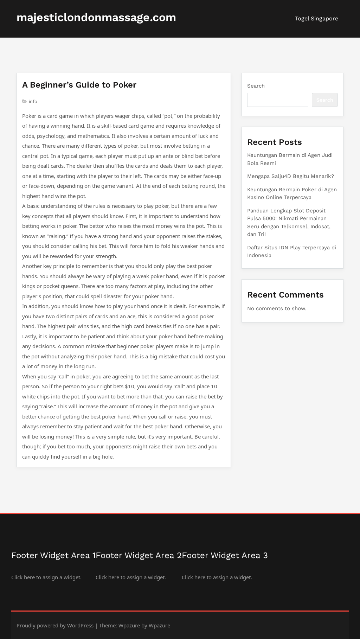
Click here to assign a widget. (46, 577)
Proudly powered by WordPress (55, 625)
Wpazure (129, 625)
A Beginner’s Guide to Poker (79, 85)
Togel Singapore (316, 18)
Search (256, 86)
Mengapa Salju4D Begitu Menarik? (290, 176)
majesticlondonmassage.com (96, 17)
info (33, 101)
